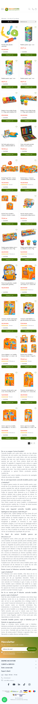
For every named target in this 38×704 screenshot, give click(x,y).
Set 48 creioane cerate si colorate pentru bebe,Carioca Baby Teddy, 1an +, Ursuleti (28, 214)
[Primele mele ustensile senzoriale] (9, 34)
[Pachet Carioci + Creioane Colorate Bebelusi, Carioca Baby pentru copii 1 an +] (28, 167)
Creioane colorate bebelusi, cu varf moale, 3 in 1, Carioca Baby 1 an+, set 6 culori (28, 390)
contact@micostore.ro (8, 680)
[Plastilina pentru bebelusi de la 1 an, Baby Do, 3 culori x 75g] (28, 237)
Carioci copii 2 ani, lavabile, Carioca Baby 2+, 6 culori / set (28, 426)
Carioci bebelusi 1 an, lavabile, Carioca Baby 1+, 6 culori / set (9, 355)
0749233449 (6, 678)
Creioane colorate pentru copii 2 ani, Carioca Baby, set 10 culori (9, 390)
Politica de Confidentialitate (9, 654)
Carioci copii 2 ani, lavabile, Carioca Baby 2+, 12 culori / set (9, 426)
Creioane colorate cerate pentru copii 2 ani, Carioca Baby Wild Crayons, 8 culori (9, 319)
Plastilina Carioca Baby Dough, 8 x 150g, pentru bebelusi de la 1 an (9, 111)
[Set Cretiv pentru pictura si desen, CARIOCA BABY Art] (9, 133)
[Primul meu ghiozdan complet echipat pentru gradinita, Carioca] (9, 272)
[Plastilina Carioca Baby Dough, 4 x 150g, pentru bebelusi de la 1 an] (28, 100)
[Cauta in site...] (29, 9)
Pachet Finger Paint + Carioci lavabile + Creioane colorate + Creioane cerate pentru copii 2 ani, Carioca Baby (9, 178)
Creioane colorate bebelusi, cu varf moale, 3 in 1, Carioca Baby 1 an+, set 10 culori (28, 283)
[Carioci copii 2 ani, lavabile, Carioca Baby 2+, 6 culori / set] (28, 415)
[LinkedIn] (19, 684)
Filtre (10, 22)
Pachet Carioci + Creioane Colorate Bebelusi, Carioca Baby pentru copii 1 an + (28, 178)
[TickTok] (24, 684)
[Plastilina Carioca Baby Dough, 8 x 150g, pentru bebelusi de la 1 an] (9, 100)
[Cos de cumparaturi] (36, 9)
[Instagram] (29, 684)
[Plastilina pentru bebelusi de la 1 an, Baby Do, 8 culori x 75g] (9, 237)
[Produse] (2, 9)
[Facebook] (8, 684)
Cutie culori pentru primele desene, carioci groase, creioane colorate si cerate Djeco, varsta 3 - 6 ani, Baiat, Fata (28, 145)
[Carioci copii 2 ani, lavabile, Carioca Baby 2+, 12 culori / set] (9, 415)
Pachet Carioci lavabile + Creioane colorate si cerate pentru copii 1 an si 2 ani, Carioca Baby (8, 214)
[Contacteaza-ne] (33, 9)
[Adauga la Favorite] (16, 27)
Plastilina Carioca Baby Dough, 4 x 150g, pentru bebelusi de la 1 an (28, 111)
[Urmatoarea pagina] (34, 443)
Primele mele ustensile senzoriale (7, 45)
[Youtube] (13, 684)
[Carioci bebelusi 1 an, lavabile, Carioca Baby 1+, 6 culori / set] (9, 344)
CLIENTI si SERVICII (7, 664)
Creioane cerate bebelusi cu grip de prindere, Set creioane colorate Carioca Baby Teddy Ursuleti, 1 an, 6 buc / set (28, 319)
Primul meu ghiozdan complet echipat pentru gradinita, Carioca (9, 283)
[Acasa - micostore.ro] (12, 9)
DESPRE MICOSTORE (8, 661)
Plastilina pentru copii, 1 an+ (27, 45)
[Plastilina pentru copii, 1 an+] (28, 34)
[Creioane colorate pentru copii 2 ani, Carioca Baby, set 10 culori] (9, 379)
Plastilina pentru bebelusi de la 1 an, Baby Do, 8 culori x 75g (9, 248)
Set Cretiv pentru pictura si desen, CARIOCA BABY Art (8, 145)
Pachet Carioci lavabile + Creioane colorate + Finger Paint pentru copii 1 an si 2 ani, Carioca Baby (28, 355)
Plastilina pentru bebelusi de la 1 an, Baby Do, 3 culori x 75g (28, 248)
